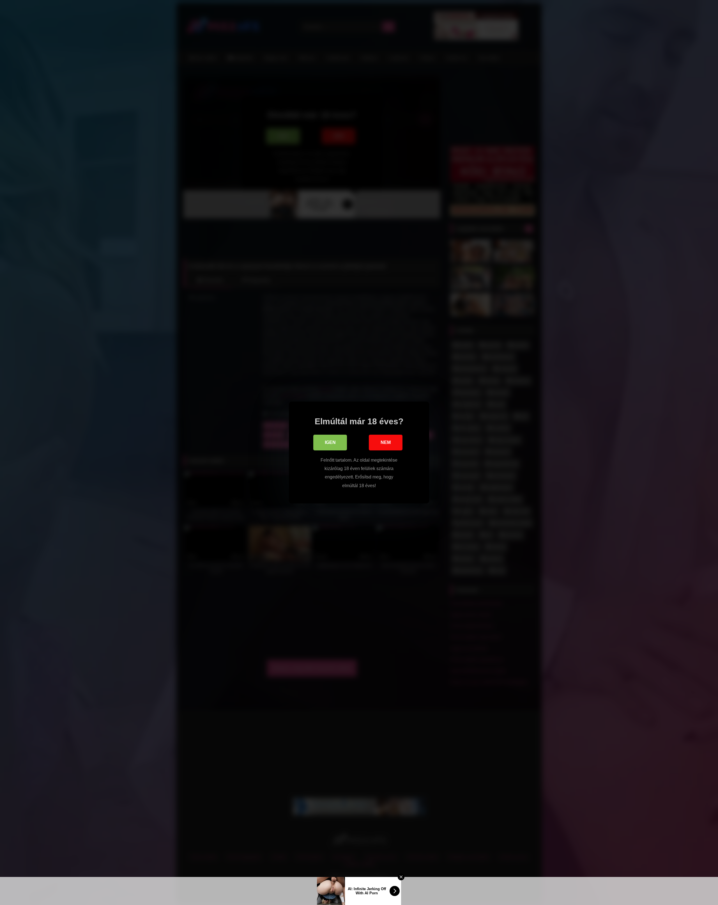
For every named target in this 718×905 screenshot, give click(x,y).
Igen (330, 442)
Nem (386, 442)
